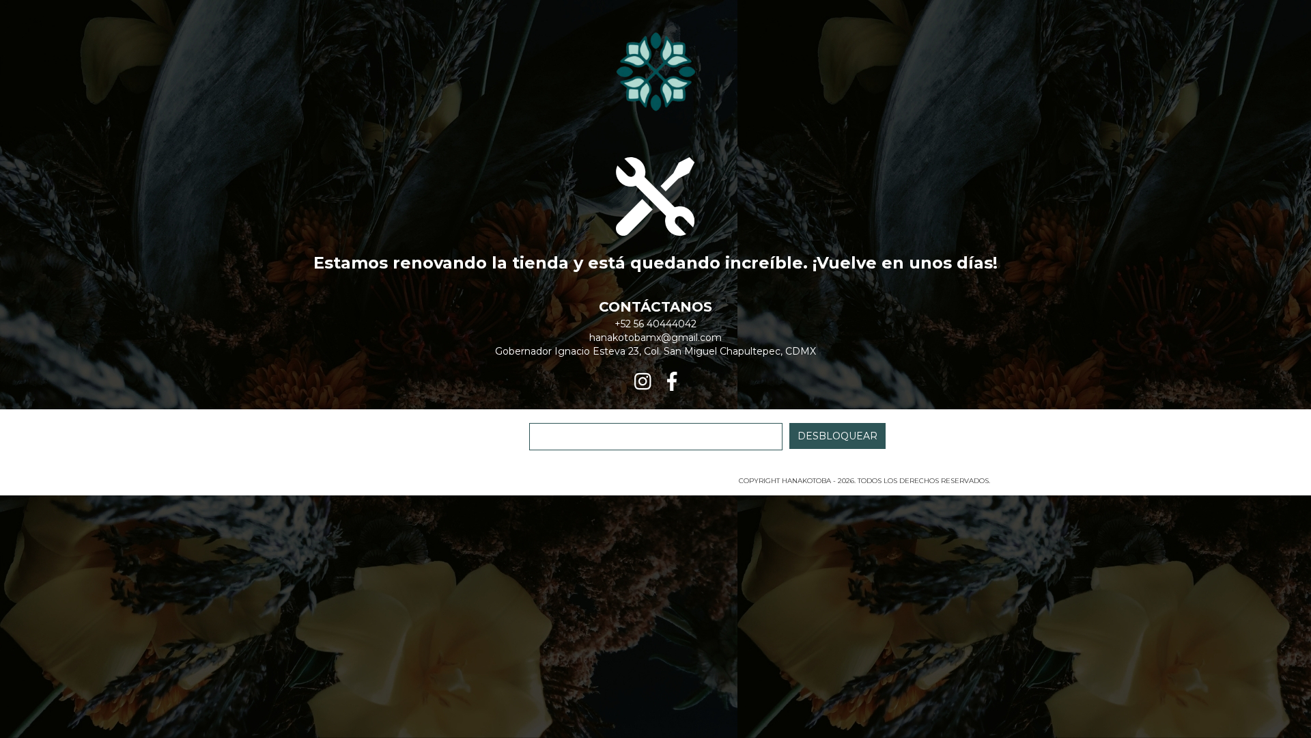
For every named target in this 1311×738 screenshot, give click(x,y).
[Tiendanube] (380, 484)
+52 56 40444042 (655, 324)
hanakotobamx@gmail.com (655, 337)
